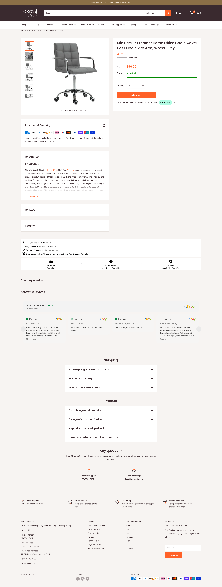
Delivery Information (96, 525)
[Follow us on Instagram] (83, 579)
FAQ (128, 544)
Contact (129, 525)
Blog (128, 541)
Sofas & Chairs (67, 25)
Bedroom (50, 25)
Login (128, 533)
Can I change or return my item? (87, 410)
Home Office (85, 25)
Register (129, 537)
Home (23, 30)
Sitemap (129, 548)
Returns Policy (94, 541)
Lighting (133, 25)
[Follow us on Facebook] (78, 579)
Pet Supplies (117, 25)
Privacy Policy (94, 533)
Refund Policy (93, 537)
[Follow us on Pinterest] (87, 579)
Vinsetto (121, 54)
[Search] (168, 13)
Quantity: (121, 85)
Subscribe (173, 555)
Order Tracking (94, 529)
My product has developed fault (87, 428)
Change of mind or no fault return (87, 419)
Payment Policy (94, 544)
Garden (101, 25)
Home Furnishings (151, 25)
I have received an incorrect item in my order (94, 437)
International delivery (80, 378)
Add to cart (136, 95)
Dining (23, 25)
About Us (170, 25)
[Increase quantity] (143, 85)
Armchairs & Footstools (53, 30)
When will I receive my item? (84, 387)
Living (36, 25)
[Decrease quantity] (129, 85)
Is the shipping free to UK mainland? (89, 369)
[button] (31, 339)
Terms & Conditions (96, 548)
